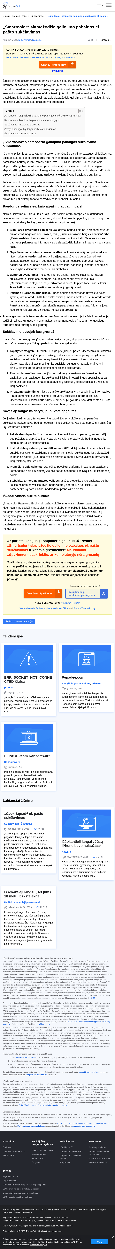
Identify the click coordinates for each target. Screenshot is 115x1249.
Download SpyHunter (39, 593)
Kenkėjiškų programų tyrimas (42, 1143)
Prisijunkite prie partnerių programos (100, 1152)
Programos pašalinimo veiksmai (25, 1209)
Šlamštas (37, 40)
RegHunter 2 (8, 1155)
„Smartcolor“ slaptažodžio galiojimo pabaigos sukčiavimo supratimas (42, 115)
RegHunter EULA (10, 1181)
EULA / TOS (72, 1022)
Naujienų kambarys (97, 1147)
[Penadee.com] (86, 659)
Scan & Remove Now (53, 64)
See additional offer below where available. (25, 57)
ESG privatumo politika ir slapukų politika (21, 1189)
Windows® (65, 603)
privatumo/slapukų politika (40, 1105)
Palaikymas (67, 1141)
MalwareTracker (39, 1154)
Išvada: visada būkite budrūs (20, 133)
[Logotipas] (12, 5)
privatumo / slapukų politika (90, 1022)
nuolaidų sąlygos (60, 1105)
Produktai (8, 1141)
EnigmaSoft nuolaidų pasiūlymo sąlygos (20, 1193)
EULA (47, 57)
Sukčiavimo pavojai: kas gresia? (22, 124)
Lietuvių (103, 5)
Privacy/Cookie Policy (65, 57)
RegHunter (65, 1162)
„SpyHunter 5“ (66, 1147)
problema (10, 687)
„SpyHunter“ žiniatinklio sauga (70, 1156)
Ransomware (12, 762)
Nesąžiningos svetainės (76, 683)
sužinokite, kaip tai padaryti (83, 1126)
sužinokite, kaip (44, 1024)
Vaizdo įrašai (37, 1158)
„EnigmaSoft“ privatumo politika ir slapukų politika (24, 1185)
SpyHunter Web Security (14, 1151)
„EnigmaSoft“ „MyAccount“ (36, 1075)
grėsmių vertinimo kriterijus (34, 1126)
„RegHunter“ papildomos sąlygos (17, 1212)
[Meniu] (108, 5)
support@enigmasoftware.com (91, 1072)
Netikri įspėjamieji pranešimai (22, 902)
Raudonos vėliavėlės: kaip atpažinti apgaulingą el (31, 120)
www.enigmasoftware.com (26, 1057)
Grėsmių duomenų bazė (15, 16)
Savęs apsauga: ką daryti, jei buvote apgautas (30, 129)
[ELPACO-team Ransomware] (28, 738)
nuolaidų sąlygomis (101, 1123)
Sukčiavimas (37, 16)
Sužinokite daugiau (38, 1245)
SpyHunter (7, 1147)
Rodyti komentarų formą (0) (19, 621)
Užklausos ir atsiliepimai (99, 1158)
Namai (6, 1209)
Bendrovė (95, 1141)
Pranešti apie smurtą (98, 1162)
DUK (93, 998)
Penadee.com (73, 677)
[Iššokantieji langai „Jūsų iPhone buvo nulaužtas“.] (86, 824)
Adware (96, 683)
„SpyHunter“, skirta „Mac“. (71, 1151)
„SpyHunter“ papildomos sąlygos (92, 1209)
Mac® (77, 603)
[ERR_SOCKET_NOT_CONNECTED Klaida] (28, 659)
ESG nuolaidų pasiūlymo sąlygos (17, 1197)
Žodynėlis (36, 1162)
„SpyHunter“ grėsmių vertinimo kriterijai (58, 1209)
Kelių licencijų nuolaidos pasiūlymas (81, 594)
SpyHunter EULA (10, 1176)
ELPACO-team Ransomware (27, 756)
